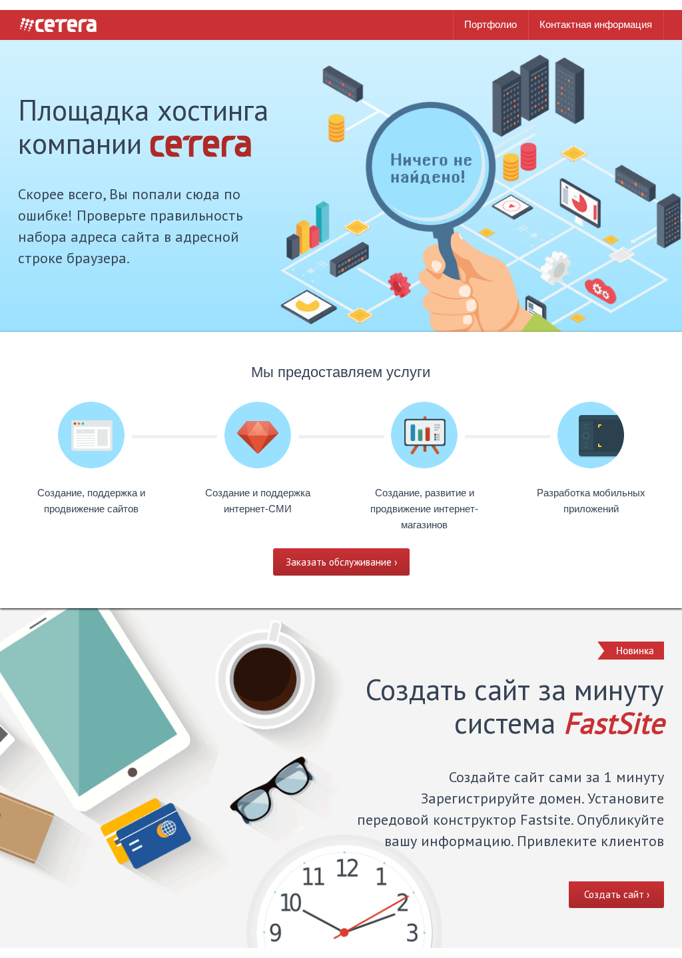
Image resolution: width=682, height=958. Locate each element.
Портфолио (490, 24)
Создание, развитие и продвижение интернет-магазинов (424, 508)
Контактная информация (595, 24)
